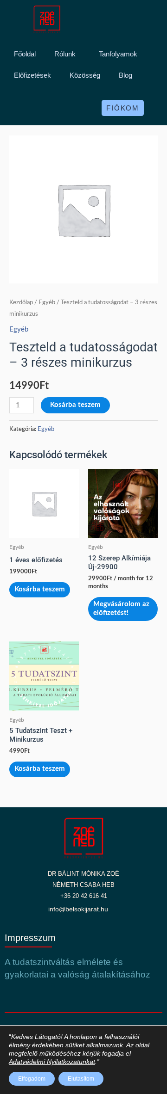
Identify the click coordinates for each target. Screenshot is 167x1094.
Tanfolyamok (118, 54)
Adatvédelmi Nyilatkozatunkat (52, 1061)
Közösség (85, 75)
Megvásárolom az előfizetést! (121, 608)
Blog (125, 75)
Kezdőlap (21, 302)
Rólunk (65, 54)
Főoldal (25, 54)
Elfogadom (31, 1079)
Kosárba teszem (75, 404)
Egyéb (47, 302)
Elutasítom (81, 1079)
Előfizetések (32, 75)
